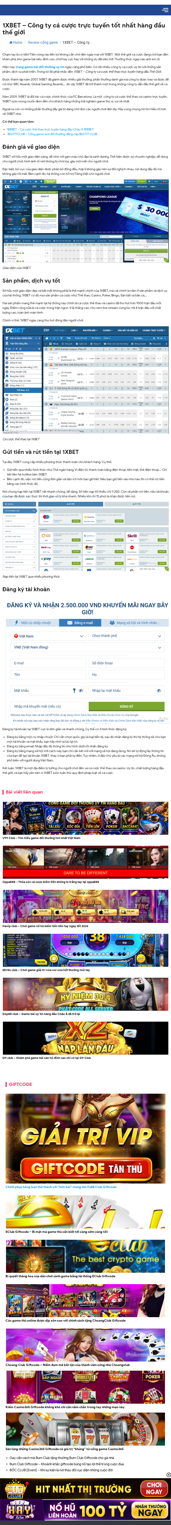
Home (17, 42)
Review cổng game (43, 42)
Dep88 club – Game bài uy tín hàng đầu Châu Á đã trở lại (41, 1014)
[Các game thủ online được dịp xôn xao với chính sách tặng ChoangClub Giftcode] (85, 1316)
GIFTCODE (20, 1084)
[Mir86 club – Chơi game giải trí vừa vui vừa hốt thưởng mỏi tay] (85, 966)
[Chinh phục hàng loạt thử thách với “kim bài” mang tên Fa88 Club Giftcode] (85, 1139)
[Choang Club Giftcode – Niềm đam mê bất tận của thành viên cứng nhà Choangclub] (85, 1361)
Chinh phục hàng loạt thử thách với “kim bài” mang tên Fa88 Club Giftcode (61, 1187)
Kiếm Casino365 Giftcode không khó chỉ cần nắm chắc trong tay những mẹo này (65, 1407)
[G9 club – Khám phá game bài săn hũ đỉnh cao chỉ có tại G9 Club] (85, 1054)
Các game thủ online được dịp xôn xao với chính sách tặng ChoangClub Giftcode (66, 1320)
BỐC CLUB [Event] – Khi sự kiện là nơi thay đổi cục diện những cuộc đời (61, 1470)
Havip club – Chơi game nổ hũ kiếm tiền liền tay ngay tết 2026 (45, 926)
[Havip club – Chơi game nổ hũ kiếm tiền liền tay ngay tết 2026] (85, 922)
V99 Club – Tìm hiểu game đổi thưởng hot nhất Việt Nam (41, 838)
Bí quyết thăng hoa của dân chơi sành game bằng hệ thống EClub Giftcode (60, 1276)
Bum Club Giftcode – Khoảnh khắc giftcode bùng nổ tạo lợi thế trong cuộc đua (67, 1464)
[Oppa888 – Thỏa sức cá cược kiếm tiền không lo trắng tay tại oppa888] (85, 878)
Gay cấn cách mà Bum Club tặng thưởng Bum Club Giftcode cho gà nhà (62, 1458)
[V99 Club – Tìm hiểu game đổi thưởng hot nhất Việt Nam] (85, 834)
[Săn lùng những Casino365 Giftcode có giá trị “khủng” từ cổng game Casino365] (85, 1445)
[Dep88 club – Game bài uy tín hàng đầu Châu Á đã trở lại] (85, 1010)
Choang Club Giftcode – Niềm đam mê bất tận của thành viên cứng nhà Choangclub (68, 1365)
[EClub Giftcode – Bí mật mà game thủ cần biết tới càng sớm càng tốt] (85, 1228)
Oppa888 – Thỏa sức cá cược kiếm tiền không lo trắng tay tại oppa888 (50, 882)
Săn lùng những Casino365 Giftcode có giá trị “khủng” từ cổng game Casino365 (65, 1449)
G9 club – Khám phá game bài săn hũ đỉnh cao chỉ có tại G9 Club (46, 1058)
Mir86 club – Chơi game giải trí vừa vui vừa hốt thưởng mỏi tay (46, 970)
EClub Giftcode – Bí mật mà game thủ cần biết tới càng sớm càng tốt (57, 1232)
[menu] (165, 10)
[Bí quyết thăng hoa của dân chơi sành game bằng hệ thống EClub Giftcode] (85, 1272)
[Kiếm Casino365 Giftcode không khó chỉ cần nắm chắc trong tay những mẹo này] (85, 1403)
